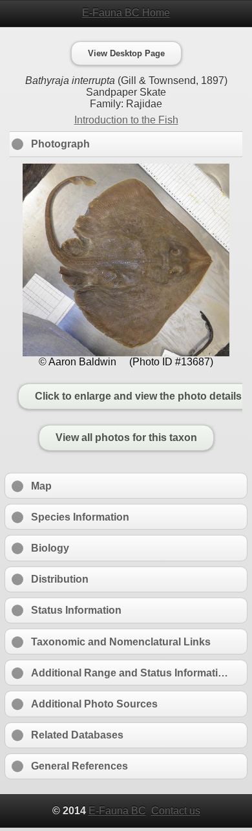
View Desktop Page (126, 53)
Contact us (175, 810)
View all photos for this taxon (126, 438)
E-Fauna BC (117, 810)
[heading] (126, 13)
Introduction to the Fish (126, 119)
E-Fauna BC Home (126, 12)
